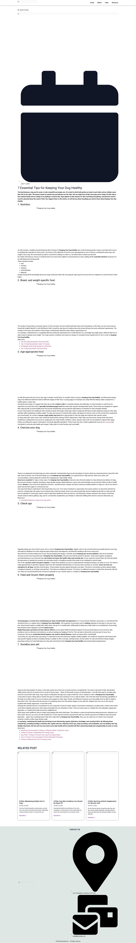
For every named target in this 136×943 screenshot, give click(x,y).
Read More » (22, 815)
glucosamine (107, 422)
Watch (99, 2)
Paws (106, 2)
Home (92, 2)
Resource (115, 2)
